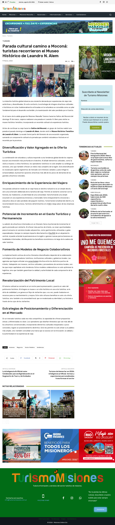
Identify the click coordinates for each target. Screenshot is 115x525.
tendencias (40, 347)
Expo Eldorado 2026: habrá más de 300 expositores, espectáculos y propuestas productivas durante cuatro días (101, 200)
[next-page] (7, 422)
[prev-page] (3, 422)
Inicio (4, 36)
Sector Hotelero (30, 347)
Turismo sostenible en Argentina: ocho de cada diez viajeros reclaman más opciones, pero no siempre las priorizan (38, 412)
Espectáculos (95, 192)
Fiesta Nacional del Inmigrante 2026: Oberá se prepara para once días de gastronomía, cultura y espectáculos (14, 412)
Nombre (84, 100)
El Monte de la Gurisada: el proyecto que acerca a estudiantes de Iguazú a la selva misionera (101, 215)
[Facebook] (100, 2)
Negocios (20, 347)
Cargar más (95, 223)
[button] (110, 14)
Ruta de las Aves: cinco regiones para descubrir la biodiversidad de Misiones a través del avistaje (62, 412)
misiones (12, 347)
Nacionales (38, 405)
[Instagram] (103, 2)
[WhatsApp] (107, 2)
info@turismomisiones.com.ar (16, 500)
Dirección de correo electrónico (92, 109)
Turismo (10, 36)
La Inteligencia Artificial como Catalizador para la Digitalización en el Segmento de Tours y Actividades (18, 373)
